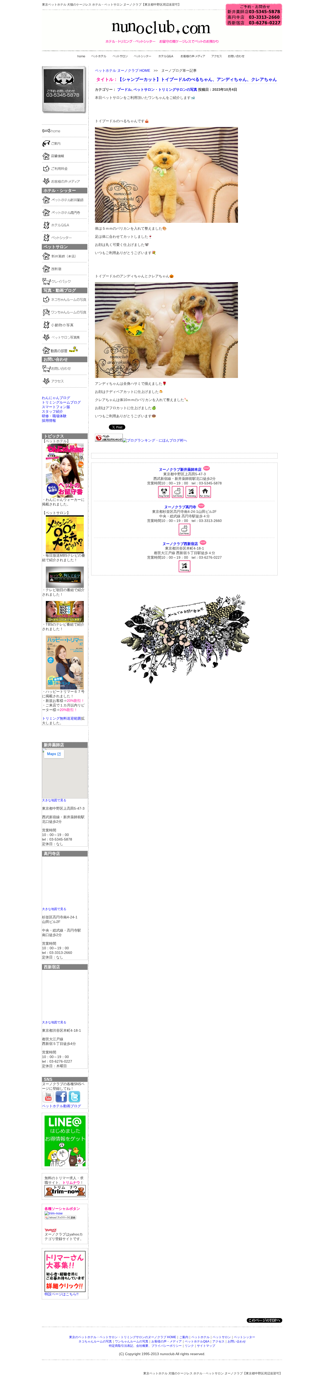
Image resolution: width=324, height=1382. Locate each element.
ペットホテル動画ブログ (61, 1106)
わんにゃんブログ (56, 398)
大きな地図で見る (54, 800)
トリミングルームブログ (61, 402)
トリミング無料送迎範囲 (61, 718)
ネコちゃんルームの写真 (95, 1341)
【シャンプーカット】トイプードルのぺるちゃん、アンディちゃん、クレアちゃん (197, 79)
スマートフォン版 (56, 407)
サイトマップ (206, 1346)
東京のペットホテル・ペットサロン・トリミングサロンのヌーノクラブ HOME (122, 1337)
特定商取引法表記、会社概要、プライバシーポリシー (145, 1346)
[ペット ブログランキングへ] (109, 440)
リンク (189, 1346)
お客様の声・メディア (166, 1341)
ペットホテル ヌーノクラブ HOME (122, 70)
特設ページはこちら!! (61, 1294)
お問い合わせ (237, 1341)
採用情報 (49, 421)
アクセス (218, 1341)
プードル (124, 89)
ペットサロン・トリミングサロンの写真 (165, 89)
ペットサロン (222, 1337)
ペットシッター (244, 1337)
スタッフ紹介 (52, 411)
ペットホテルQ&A (197, 1341)
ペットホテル (200, 1337)
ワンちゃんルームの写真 (131, 1341)
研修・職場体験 (54, 416)
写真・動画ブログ (60, 290)
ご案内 (183, 1337)
